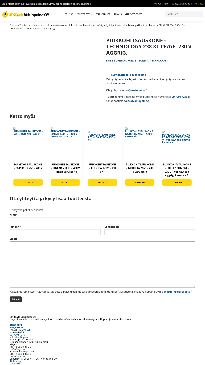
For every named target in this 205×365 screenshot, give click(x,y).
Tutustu (28, 182)
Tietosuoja (15, 361)
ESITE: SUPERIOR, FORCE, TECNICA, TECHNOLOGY (137, 60)
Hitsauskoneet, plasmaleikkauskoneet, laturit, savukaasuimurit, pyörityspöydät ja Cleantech (78, 25)
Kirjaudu (199, 4)
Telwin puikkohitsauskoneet (142, 25)
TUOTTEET (16, 325)
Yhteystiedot (133, 14)
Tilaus (118, 14)
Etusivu (69, 14)
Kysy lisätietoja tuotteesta (128, 75)
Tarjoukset (103, 14)
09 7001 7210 (179, 96)
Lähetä (16, 299)
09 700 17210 (161, 3)
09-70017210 (17, 334)
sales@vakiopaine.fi (182, 3)
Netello (16, 363)
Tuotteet (83, 14)
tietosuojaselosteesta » (177, 291)
